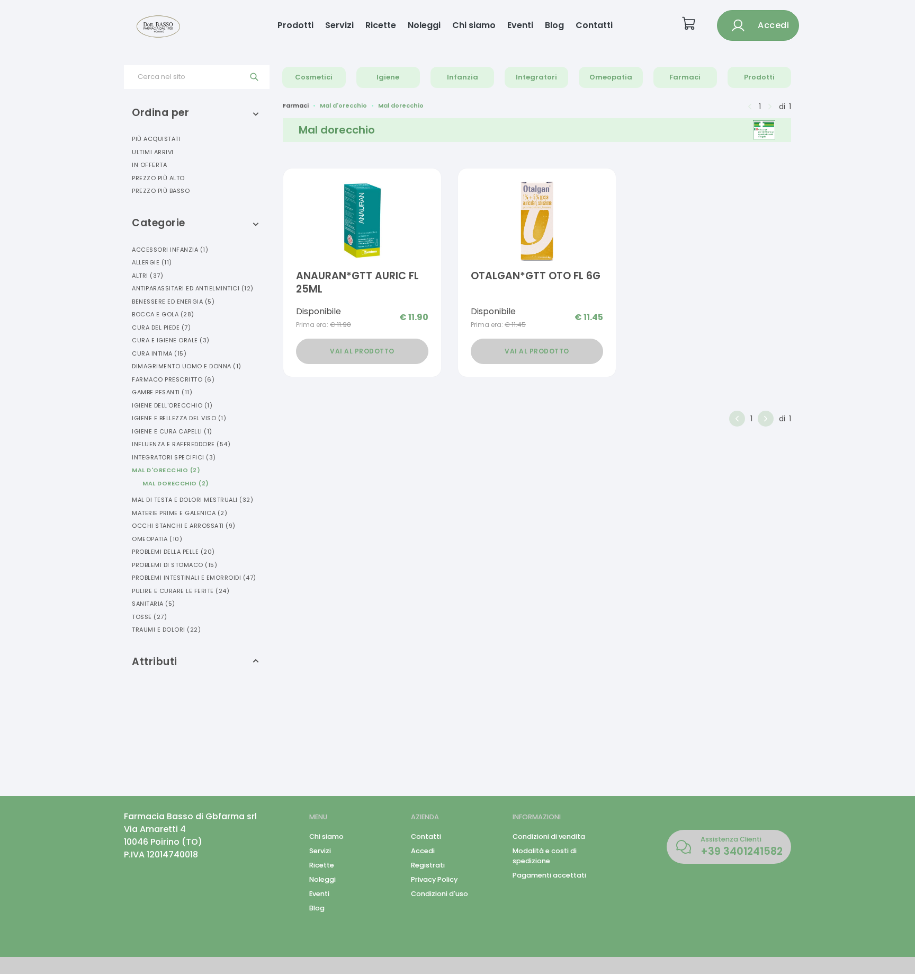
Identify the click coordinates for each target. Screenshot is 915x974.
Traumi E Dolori (166, 629)
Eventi (520, 25)
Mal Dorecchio (175, 483)
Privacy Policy (434, 879)
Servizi (339, 25)
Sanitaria (153, 603)
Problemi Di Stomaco (174, 565)
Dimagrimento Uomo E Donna (186, 366)
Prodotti (295, 25)
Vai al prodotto (362, 351)
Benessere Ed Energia (173, 301)
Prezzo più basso (161, 191)
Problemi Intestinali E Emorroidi (194, 577)
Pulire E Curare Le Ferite (180, 591)
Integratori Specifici (174, 457)
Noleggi (424, 25)
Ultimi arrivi (153, 152)
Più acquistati (156, 139)
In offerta (149, 165)
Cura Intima (159, 353)
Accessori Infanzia (170, 249)
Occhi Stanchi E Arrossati (184, 525)
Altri (147, 275)
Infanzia (462, 77)
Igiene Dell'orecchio (172, 405)
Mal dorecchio (401, 105)
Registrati (428, 865)
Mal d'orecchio (343, 105)
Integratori (536, 77)
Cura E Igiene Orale (171, 340)
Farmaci (685, 77)
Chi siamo (474, 25)
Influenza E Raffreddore (181, 444)
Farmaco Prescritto (173, 379)
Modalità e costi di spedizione (545, 855)
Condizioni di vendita (549, 836)
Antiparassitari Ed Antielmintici (193, 288)
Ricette (380, 25)
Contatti (594, 25)
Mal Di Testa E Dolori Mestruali (192, 499)
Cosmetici (314, 77)
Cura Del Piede (161, 327)
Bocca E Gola (163, 314)
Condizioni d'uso (439, 893)
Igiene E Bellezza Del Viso (179, 418)
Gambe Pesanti (162, 392)
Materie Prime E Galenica (179, 513)
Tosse (149, 617)
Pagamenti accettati (549, 875)
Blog (554, 25)
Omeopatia (610, 77)
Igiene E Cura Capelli (172, 431)
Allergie (152, 262)
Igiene (387, 77)
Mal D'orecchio (166, 470)
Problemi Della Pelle (173, 551)
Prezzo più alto (158, 178)
